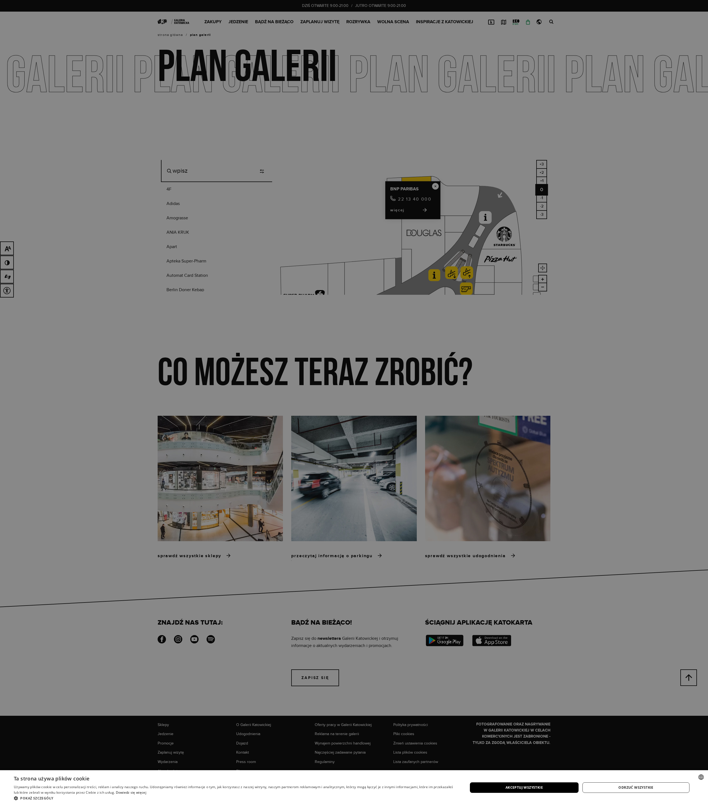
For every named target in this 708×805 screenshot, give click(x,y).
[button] (234, 798)
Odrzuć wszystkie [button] (635, 787)
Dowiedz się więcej (131, 792)
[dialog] (354, 402)
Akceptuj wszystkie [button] (524, 787)
